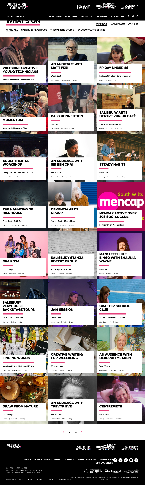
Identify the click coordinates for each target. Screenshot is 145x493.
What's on (55, 16)
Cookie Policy (49, 479)
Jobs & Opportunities (47, 459)
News (27, 459)
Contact (69, 459)
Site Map (39, 479)
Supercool (104, 479)
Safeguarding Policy (64, 479)
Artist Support (87, 459)
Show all (12, 30)
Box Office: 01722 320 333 (16, 468)
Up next (101, 23)
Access (133, 23)
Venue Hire (106, 459)
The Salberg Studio (62, 30)
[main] (72, 223)
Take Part (101, 16)
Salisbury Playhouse (34, 30)
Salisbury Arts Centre (91, 30)
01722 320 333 (15, 16)
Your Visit (71, 16)
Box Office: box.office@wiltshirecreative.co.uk (24, 470)
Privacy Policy (11, 479)
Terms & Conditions (25, 479)
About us (86, 16)
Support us (117, 16)
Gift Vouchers (104, 463)
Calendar (118, 23)
